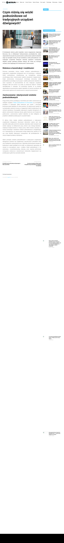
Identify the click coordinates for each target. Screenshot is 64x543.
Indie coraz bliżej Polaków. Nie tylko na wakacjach (55, 145)
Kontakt (60, 2)
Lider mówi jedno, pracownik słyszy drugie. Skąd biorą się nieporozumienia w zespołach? (55, 70)
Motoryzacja (54, 2)
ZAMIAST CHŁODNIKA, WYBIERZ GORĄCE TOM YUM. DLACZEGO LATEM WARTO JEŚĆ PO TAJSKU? (55, 84)
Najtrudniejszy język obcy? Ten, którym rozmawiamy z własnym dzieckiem (55, 111)
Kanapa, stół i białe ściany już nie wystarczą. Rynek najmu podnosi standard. (54, 35)
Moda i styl (22, 2)
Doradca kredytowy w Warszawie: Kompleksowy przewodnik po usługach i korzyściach (33, 164)
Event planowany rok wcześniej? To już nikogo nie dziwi (54, 63)
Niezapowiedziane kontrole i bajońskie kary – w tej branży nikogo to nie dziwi (54, 433)
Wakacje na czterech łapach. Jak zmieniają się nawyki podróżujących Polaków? (54, 90)
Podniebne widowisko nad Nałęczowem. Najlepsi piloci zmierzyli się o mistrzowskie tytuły (54, 77)
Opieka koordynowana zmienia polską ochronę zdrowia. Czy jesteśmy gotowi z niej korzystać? (55, 42)
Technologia (48, 2)
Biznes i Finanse (36, 2)
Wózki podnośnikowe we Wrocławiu (23, 102)
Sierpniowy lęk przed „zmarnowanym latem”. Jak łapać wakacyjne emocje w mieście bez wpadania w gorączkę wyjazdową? (54, 49)
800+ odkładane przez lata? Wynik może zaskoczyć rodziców (54, 56)
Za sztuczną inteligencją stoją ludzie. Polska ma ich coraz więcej (55, 337)
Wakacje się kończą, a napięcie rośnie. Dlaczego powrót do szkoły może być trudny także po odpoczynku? (55, 98)
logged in (9, 177)
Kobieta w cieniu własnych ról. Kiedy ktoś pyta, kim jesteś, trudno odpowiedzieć (55, 104)
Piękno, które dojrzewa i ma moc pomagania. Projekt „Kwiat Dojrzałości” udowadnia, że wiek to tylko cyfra (55, 118)
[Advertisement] (52, 20)
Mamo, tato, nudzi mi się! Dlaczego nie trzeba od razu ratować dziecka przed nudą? (54, 139)
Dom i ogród (42, 2)
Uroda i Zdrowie (28, 2)
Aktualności (16, 2)
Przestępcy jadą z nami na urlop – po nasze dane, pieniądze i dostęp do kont (54, 124)
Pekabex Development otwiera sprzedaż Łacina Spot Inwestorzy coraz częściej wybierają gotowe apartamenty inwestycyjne (55, 132)
